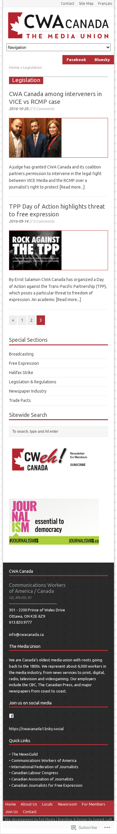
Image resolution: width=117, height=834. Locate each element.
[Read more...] (72, 187)
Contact (67, 3)
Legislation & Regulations (32, 381)
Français (105, 3)
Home (10, 804)
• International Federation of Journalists (43, 767)
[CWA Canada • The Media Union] (58, 25)
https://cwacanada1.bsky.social (36, 729)
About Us (29, 804)
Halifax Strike (21, 372)
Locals (47, 804)
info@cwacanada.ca (26, 634)
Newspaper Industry (27, 391)
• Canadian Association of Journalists (41, 779)
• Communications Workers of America (42, 760)
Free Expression (24, 363)
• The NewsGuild (23, 754)
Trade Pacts (20, 400)
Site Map (86, 3)
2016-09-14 (18, 221)
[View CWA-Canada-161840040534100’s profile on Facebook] (11, 715)
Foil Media (47, 819)
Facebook (76, 59)
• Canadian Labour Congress (33, 773)
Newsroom (67, 804)
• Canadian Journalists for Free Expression (45, 785)
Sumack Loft (102, 819)
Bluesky (102, 59)
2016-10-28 (18, 109)
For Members (93, 804)
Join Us (11, 811)
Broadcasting (21, 354)
